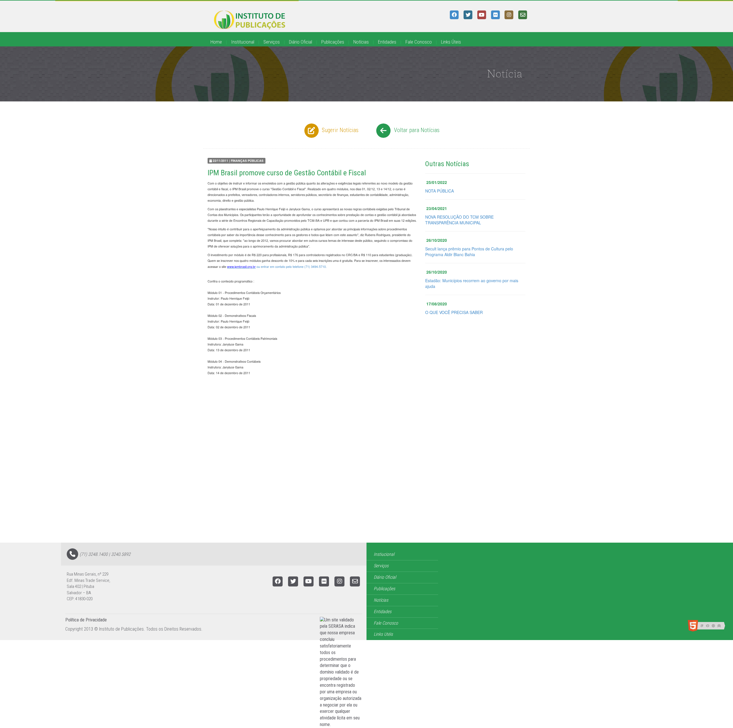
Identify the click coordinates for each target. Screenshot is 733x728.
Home (216, 42)
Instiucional (384, 554)
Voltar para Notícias (416, 130)
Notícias (361, 42)
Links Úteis (451, 42)
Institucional (242, 42)
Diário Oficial (300, 42)
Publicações (332, 42)
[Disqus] (366, 469)
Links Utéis (383, 634)
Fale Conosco (418, 42)
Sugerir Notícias (339, 130)
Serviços (271, 42)
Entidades (387, 42)
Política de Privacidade (86, 620)
